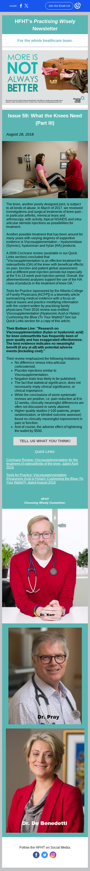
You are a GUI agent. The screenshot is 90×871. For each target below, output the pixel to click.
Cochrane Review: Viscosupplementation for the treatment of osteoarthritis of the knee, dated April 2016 (42, 463)
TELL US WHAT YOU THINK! (45, 441)
